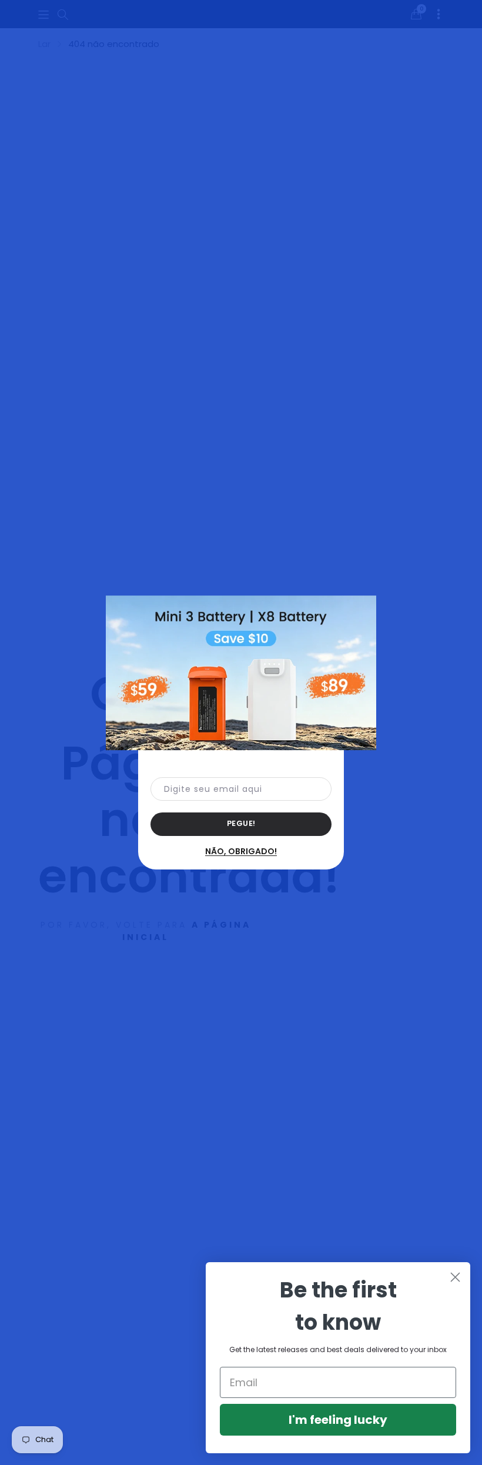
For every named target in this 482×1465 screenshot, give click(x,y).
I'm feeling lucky (338, 1420)
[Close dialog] (455, 1277)
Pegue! (241, 823)
